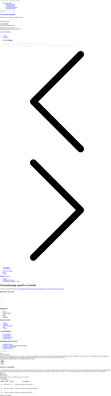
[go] (14, 11)
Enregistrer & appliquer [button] (5, 395)
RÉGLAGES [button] (31, 358)
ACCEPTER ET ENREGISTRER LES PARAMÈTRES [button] (14, 358)
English (13, 6)
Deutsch (13, 8)
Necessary (4, 374)
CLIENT (4, 276)
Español (13, 4)
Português (14, 7)
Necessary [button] (2, 372)
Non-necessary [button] (3, 378)
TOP (1, 353)
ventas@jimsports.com (8, 25)
